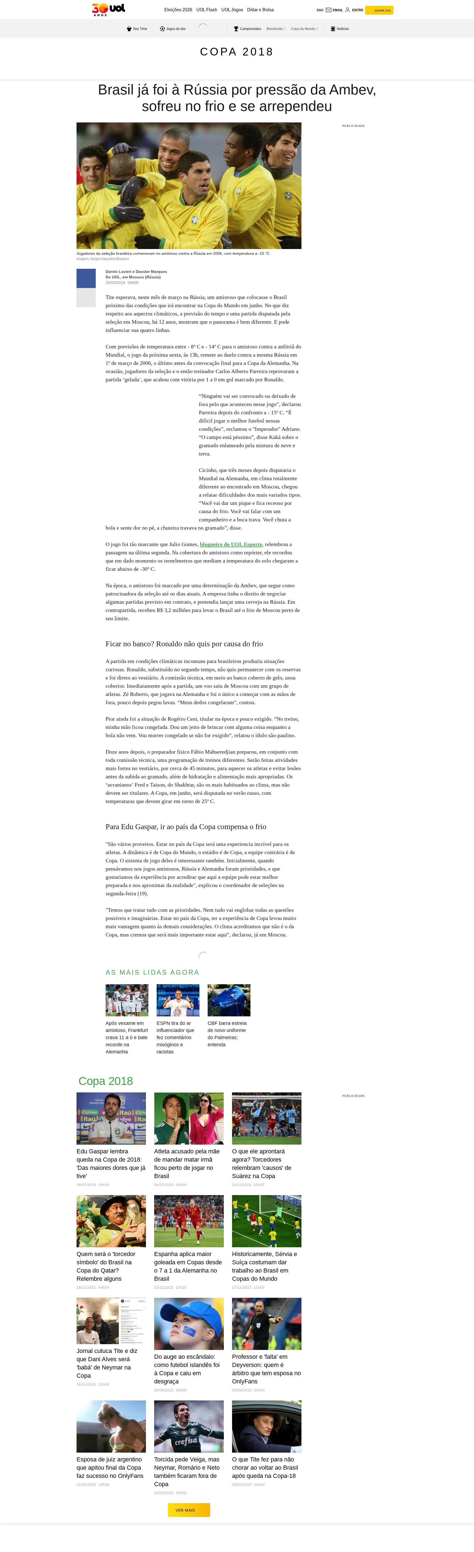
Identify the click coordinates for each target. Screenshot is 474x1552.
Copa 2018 (237, 52)
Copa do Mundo (303, 29)
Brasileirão (275, 29)
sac (320, 10)
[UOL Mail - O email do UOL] (334, 10)
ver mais (185, 1510)
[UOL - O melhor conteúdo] (108, 9)
